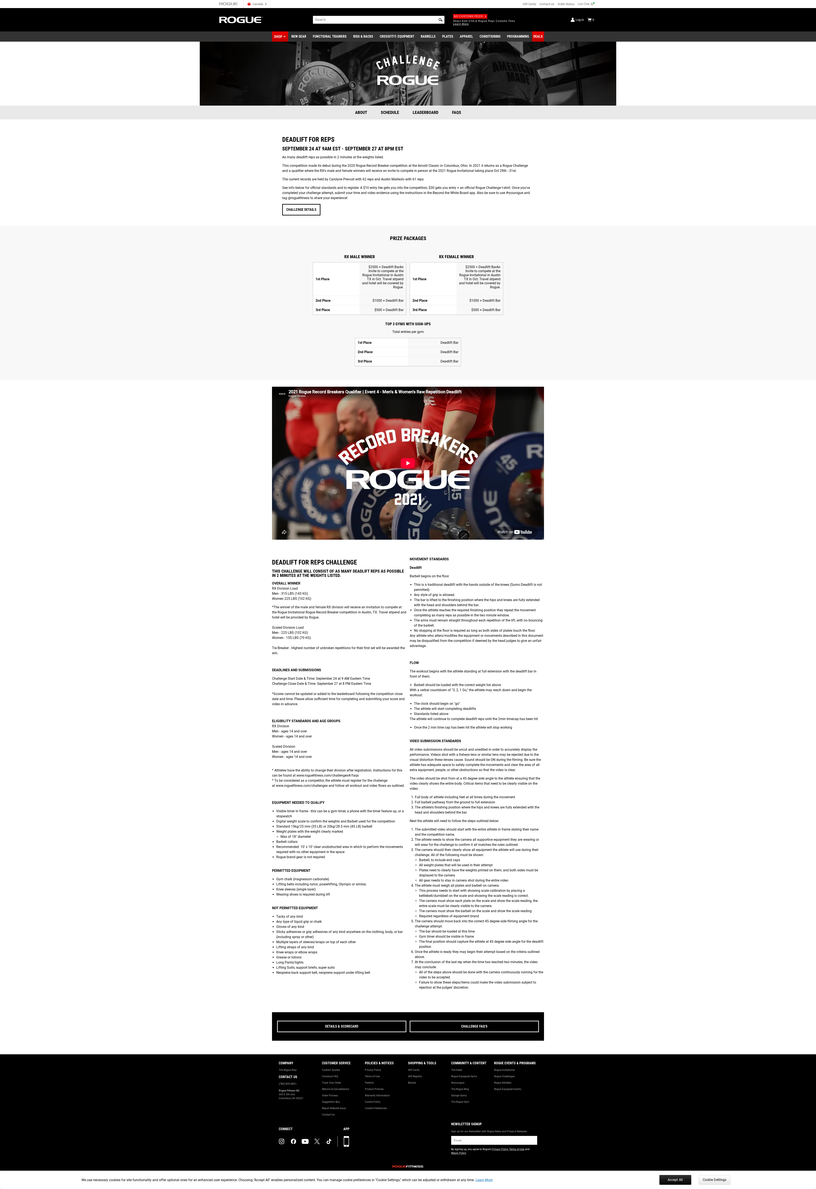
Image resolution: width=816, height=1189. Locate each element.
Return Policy (458, 1153)
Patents (369, 1082)
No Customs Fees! (468, 16)
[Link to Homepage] (241, 19)
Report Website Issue (334, 1108)
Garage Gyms (459, 1095)
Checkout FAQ (330, 1076)
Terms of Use (372, 1076)
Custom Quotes (331, 1070)
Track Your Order (331, 1082)
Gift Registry (415, 1076)
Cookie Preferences (376, 1108)
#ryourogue (457, 1082)
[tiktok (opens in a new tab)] (329, 1141)
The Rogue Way (288, 1070)
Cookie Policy (372, 1101)
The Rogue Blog (460, 1089)
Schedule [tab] (390, 112)
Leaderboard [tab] (425, 112)
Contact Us (547, 4)
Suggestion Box (331, 1101)
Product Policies (374, 1089)
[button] (440, 20)
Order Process (330, 1095)
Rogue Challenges (504, 1076)
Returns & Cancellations (335, 1089)
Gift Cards (529, 4)
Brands (412, 1082)
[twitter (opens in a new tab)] (317, 1141)
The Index (456, 1070)
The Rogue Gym (460, 1101)
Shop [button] (278, 37)
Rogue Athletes (502, 1082)
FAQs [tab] (456, 112)
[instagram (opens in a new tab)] (281, 1141)
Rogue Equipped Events (507, 1089)
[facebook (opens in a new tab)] (293, 1141)
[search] (379, 20)
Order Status (566, 4)
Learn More (484, 1180)
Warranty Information (377, 1095)
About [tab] (361, 112)
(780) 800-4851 (288, 1083)
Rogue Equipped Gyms (464, 1076)
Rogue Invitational (504, 1070)
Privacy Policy (373, 1070)
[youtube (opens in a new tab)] (305, 1141)
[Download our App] (346, 1141)
